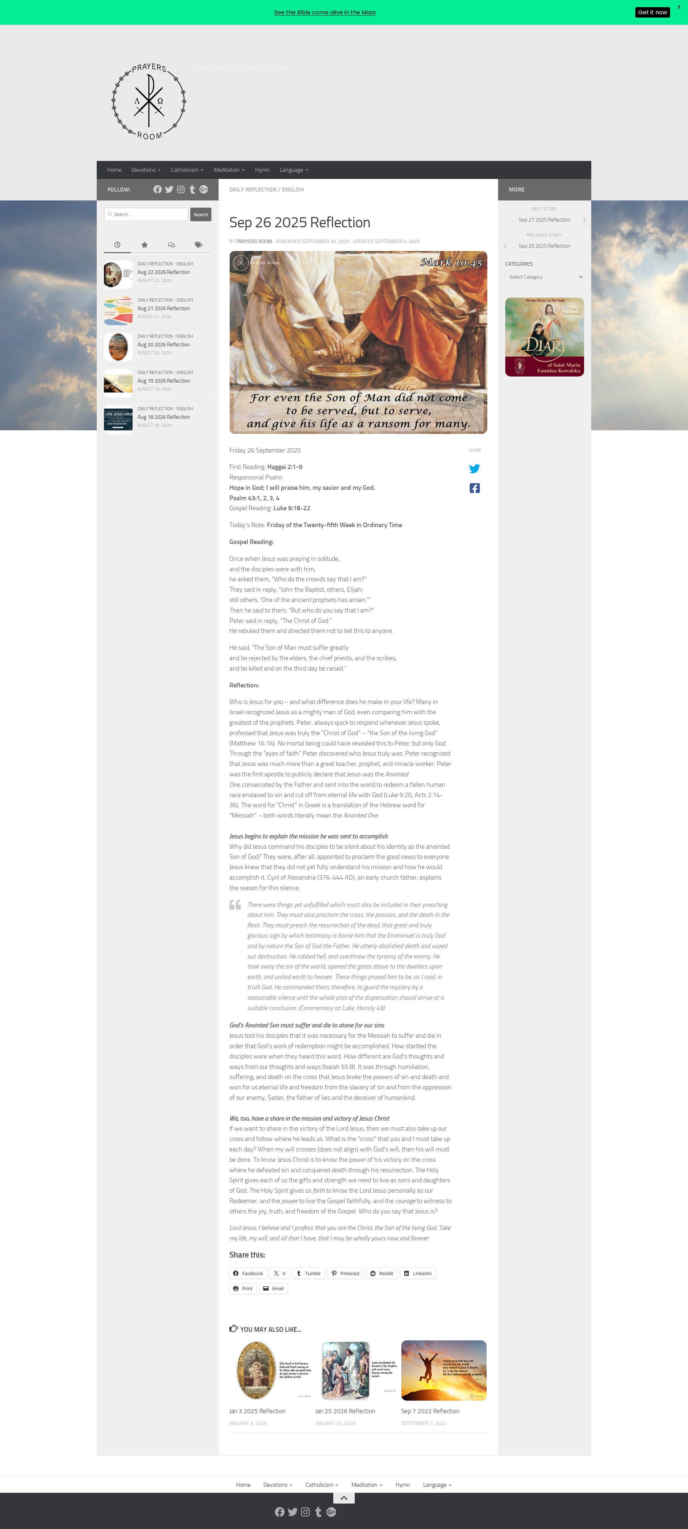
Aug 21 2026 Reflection (164, 308)
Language (291, 169)
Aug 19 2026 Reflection (164, 381)
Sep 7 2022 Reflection (430, 1410)
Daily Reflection (253, 189)
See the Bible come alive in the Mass (325, 12)
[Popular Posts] (144, 245)
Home (114, 169)
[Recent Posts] (117, 245)
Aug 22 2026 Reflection (164, 272)
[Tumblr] (192, 189)
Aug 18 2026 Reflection (164, 417)
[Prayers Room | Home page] (149, 102)
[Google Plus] (203, 189)
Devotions (144, 169)
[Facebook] (157, 189)
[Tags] (198, 245)
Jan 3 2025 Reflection (257, 1410)
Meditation (227, 169)
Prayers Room (254, 241)
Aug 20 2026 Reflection (164, 344)
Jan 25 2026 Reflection (345, 1410)
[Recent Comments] (171, 245)
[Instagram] (180, 189)
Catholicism (185, 169)
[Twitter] (169, 189)
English (293, 189)
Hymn (262, 169)
